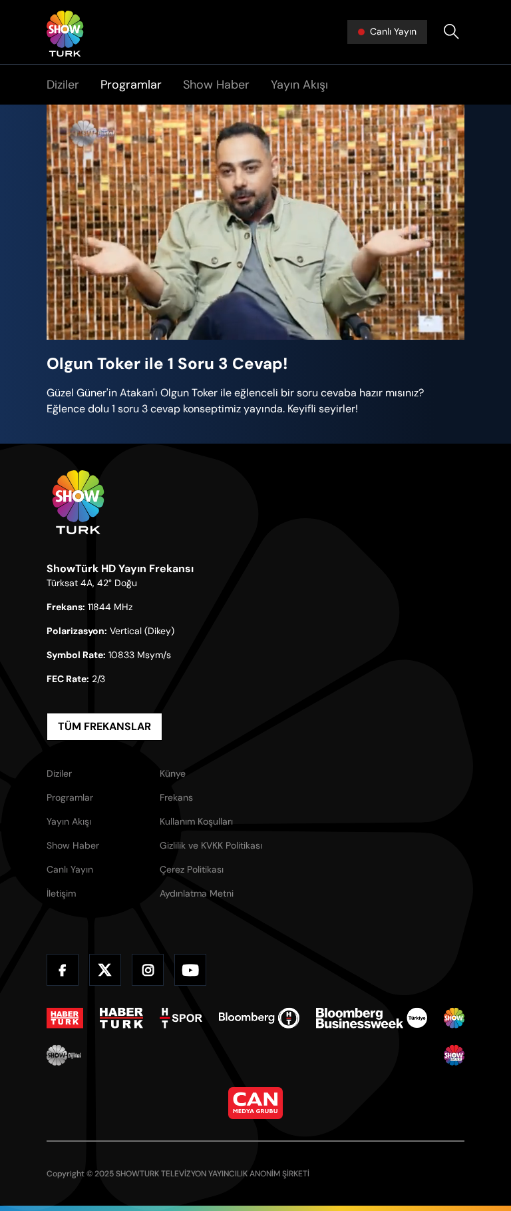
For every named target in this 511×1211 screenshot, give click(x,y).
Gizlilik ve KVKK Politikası (211, 845)
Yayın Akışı (299, 85)
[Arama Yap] (451, 32)
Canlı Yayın (70, 869)
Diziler (63, 85)
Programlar (131, 85)
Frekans (176, 797)
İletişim (61, 893)
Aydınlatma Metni (197, 893)
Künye (173, 773)
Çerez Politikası (192, 869)
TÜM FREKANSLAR (104, 726)
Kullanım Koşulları (196, 821)
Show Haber (216, 85)
